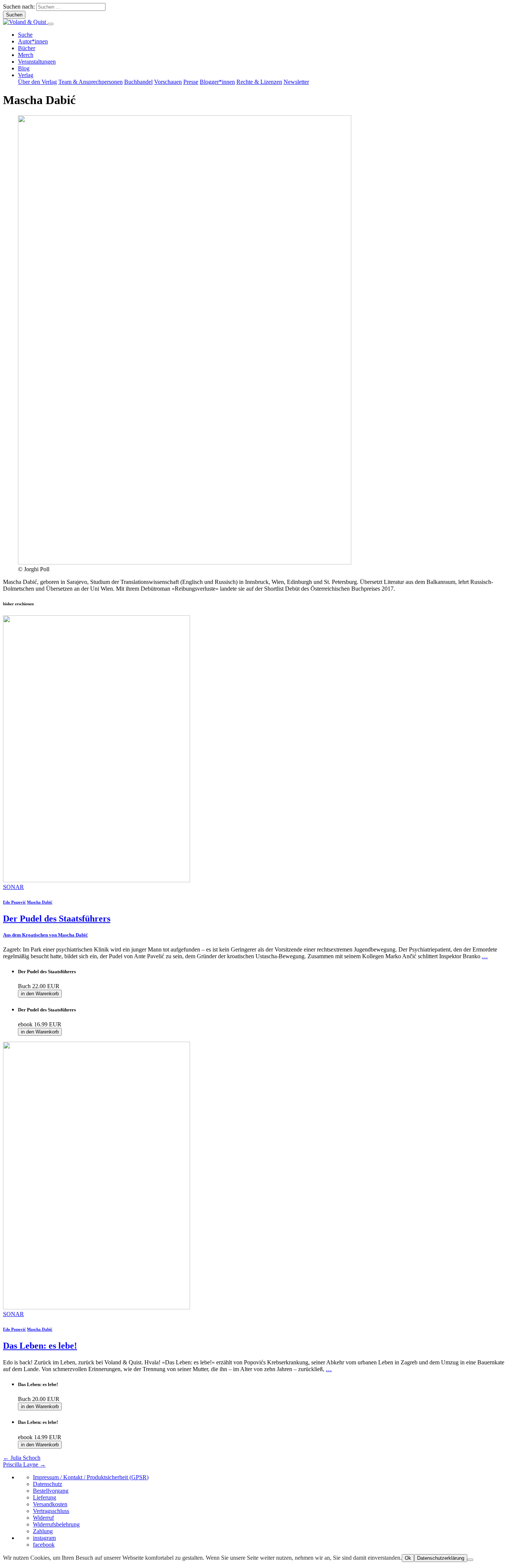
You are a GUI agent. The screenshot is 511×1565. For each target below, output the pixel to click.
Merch (25, 55)
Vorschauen (168, 82)
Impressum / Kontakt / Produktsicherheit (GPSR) (91, 1477)
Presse (190, 82)
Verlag (25, 75)
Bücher (26, 48)
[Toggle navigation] (50, 24)
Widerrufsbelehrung (56, 1524)
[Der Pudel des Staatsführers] (96, 880)
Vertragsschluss (51, 1511)
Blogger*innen (217, 82)
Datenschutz (47, 1484)
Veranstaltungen (37, 61)
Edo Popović (14, 902)
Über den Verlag (37, 82)
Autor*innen (33, 41)
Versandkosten (50, 1504)
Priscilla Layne (24, 1464)
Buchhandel (138, 82)
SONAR (13, 887)
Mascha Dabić (39, 902)
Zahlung (43, 1531)
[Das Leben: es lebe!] (96, 1307)
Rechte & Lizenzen (259, 82)
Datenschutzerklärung (440, 1558)
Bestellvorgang (50, 1491)
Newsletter (296, 82)
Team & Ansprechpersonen (90, 82)
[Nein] (470, 1560)
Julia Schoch (21, 1458)
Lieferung (44, 1497)
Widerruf (43, 1517)
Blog (24, 68)
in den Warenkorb (40, 993)
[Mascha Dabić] (184, 562)
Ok (408, 1558)
